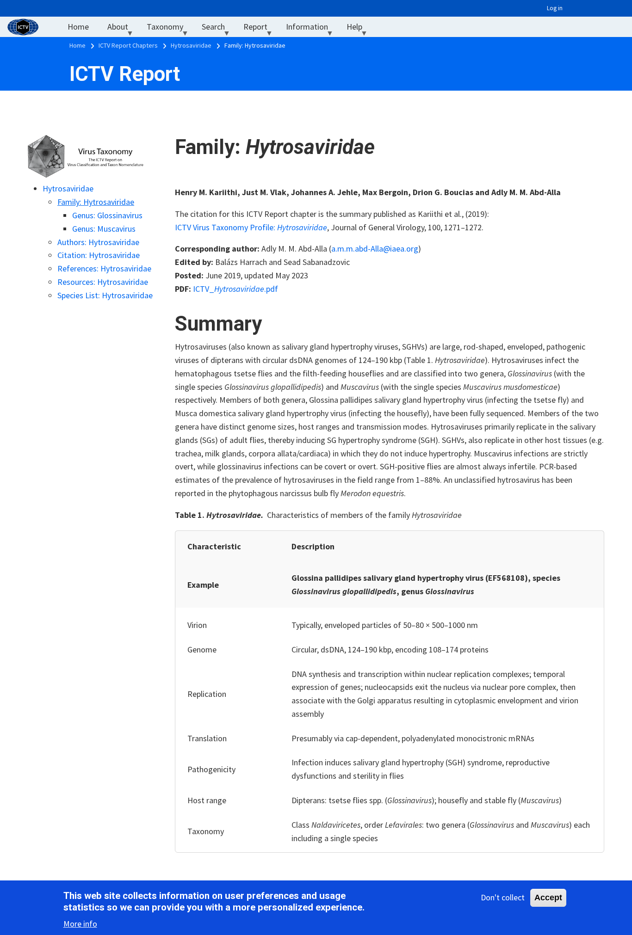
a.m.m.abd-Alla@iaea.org (374, 248)
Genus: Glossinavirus (107, 215)
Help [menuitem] (359, 29)
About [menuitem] (122, 29)
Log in (555, 8)
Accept (548, 897)
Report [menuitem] (260, 29)
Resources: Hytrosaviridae (102, 282)
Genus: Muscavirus (104, 228)
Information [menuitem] (311, 29)
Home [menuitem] (78, 26)
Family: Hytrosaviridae (95, 202)
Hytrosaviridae (68, 188)
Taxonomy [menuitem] (169, 29)
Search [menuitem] (218, 29)
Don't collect (503, 897)
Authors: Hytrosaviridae (98, 242)
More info (80, 923)
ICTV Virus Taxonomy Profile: (251, 227)
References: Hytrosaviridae (104, 268)
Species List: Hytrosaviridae (105, 295)
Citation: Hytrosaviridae (98, 255)
